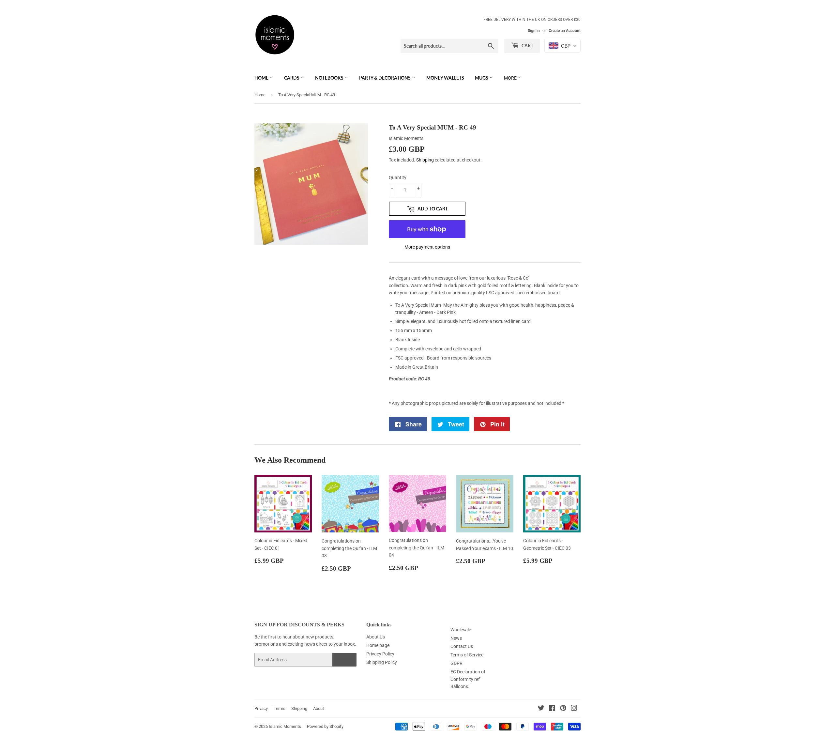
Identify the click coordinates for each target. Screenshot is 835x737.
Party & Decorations (385, 78)
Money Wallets (445, 78)
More (510, 78)
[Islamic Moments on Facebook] (552, 709)
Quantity (397, 177)
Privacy (261, 708)
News (456, 638)
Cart (527, 45)
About (318, 708)
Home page (377, 645)
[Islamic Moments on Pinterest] (563, 709)
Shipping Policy (381, 662)
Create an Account (565, 30)
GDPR (456, 663)
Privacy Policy (380, 653)
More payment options (427, 247)
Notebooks (329, 78)
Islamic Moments (285, 726)
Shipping (425, 159)
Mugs (482, 78)
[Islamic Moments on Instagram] (574, 709)
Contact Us (461, 646)
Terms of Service (466, 654)
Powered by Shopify (325, 726)
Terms (279, 708)
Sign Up (344, 659)
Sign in (534, 30)
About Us (375, 636)
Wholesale (460, 629)
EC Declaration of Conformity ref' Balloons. (467, 679)
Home (261, 78)
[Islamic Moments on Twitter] (541, 709)
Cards (292, 78)
